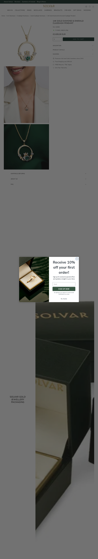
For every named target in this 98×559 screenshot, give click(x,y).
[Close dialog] (77, 258)
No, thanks (64, 299)
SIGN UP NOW (64, 289)
